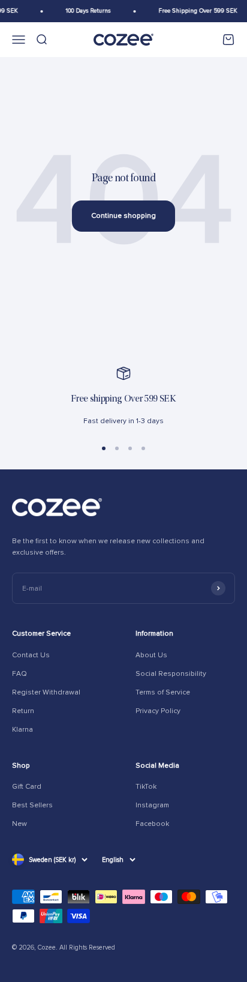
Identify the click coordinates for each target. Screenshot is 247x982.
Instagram (152, 805)
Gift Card (26, 786)
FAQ (19, 673)
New (19, 823)
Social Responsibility (170, 673)
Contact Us (31, 655)
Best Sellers (32, 805)
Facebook (152, 823)
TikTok (145, 786)
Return (23, 710)
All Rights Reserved (87, 947)
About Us (151, 655)
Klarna (22, 729)
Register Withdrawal (46, 692)
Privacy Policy (157, 710)
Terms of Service (162, 692)
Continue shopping (123, 215)
